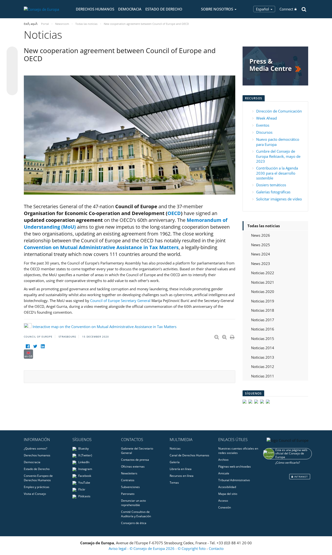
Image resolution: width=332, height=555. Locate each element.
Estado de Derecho (163, 9)
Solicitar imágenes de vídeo (279, 199)
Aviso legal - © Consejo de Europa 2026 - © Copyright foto (158, 548)
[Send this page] (12, 89)
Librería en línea (181, 469)
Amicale (223, 473)
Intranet (300, 476)
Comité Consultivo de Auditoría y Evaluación (136, 514)
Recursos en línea (181, 476)
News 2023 (260, 263)
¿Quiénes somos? (35, 448)
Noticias (175, 448)
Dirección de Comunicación (279, 111)
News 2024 (260, 254)
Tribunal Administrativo (234, 480)
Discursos (264, 132)
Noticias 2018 (262, 310)
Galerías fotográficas (273, 191)
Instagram (85, 469)
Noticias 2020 (262, 291)
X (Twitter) (85, 455)
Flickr (81, 489)
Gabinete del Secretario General (137, 450)
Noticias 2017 (262, 319)
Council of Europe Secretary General (120, 300)
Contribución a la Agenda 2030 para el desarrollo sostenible (277, 173)
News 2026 (260, 235)
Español (263, 9)
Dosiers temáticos (271, 184)
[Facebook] (27, 346)
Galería (175, 462)
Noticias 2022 (262, 272)
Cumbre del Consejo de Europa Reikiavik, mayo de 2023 (278, 156)
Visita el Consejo (35, 494)
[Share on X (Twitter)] (12, 62)
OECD (174, 213)
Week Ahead (266, 118)
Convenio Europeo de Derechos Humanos (38, 478)
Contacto (216, 548)
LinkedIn (83, 462)
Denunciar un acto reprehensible (133, 503)
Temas (174, 482)
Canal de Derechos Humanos (189, 455)
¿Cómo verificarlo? (287, 463)
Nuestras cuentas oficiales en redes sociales (238, 450)
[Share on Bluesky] (12, 52)
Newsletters (129, 473)
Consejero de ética (133, 523)
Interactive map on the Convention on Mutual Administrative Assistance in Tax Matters (104, 326)
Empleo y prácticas (36, 487)
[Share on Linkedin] (12, 80)
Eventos (262, 125)
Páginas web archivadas (234, 466)
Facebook (84, 476)
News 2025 (260, 244)
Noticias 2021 (262, 282)
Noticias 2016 (262, 329)
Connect (286, 9)
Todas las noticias (263, 225)
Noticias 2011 (262, 376)
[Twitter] (35, 346)
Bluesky (83, 448)
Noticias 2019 (262, 301)
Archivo (223, 460)
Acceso (223, 501)
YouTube (84, 482)
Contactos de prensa (135, 460)
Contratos (127, 480)
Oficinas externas (133, 466)
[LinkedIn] (42, 346)
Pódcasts (84, 496)
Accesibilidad (227, 487)
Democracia (129, 9)
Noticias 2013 (262, 357)
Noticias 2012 (262, 366)
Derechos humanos (95, 9)
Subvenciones (130, 487)
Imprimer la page (232, 336)
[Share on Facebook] (12, 71)
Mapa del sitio (227, 494)
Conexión (224, 507)
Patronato (127, 494)
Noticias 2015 (262, 338)
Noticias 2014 (262, 347)
